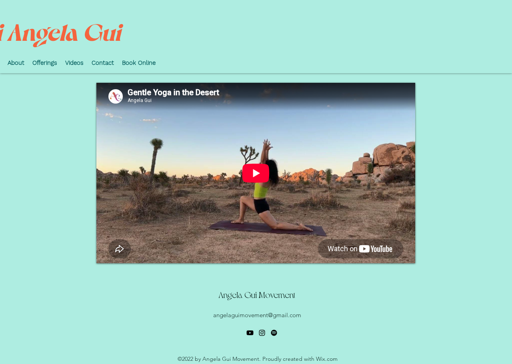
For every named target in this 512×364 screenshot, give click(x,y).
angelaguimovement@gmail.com (257, 315)
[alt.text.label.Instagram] (262, 333)
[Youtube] (250, 333)
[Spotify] (274, 333)
